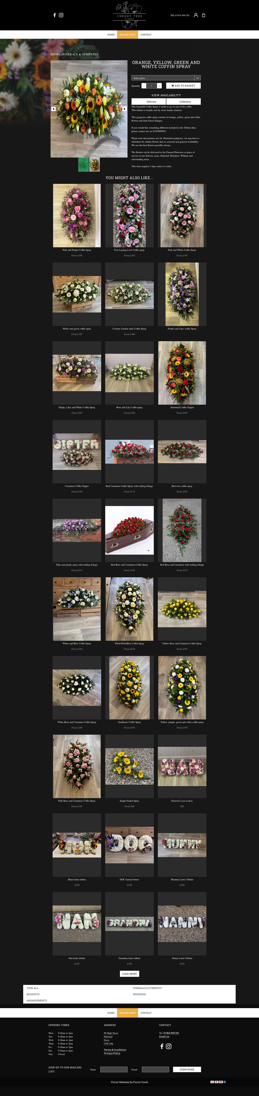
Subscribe (187, 1069)
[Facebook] (54, 15)
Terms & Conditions (115, 1049)
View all (32, 988)
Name (93, 1069)
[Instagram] (61, 15)
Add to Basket (184, 85)
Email (134, 1069)
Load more (129, 973)
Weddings (139, 994)
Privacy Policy (112, 1053)
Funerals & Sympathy (80, 54)
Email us (164, 1036)
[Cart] (205, 15)
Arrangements (37, 1000)
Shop (55, 54)
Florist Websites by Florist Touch (129, 1082)
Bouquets (33, 994)
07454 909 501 (182, 15)
